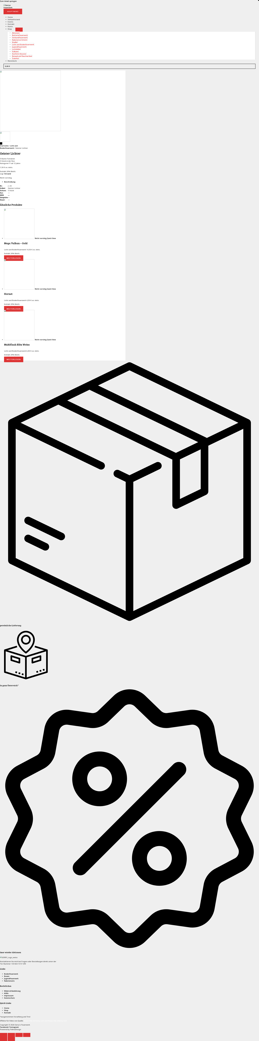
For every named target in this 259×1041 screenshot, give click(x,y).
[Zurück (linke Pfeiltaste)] (3, 1039)
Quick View (51, 238)
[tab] (64, 182)
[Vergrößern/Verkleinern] (26, 1035)
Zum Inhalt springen (8, 1)
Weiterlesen (14, 258)
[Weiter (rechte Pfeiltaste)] (11, 1039)
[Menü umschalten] (19, 30)
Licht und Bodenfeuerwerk (9, 147)
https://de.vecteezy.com (34, 1021)
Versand (7, 174)
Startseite (4, 146)
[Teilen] (11, 1035)
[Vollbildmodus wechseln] (19, 1035)
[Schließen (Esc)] (3, 1035)
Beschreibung (9, 182)
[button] (0, 1032)
